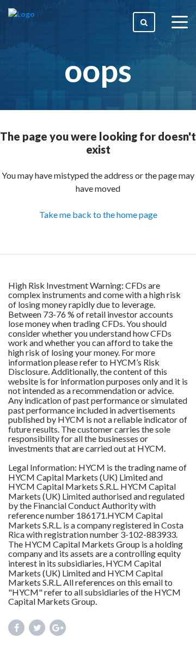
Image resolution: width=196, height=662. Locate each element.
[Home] (21, 21)
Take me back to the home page (98, 214)
